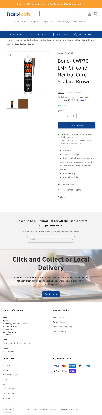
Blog (5, 384)
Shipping (61, 92)
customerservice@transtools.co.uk (18, 343)
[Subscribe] (72, 239)
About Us (7, 365)
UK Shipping (8, 398)
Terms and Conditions (62, 327)
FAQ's (5, 379)
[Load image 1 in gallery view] (12, 104)
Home (9, 40)
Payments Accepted (11, 375)
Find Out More (51, 294)
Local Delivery (9, 389)
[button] (5, 27)
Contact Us (7, 370)
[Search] (79, 14)
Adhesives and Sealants (52, 40)
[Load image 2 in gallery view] (23, 104)
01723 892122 (8, 351)
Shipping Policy (59, 331)
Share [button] (62, 197)
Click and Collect (10, 393)
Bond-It (69, 53)
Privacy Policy (59, 322)
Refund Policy (59, 317)
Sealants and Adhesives (26, 40)
